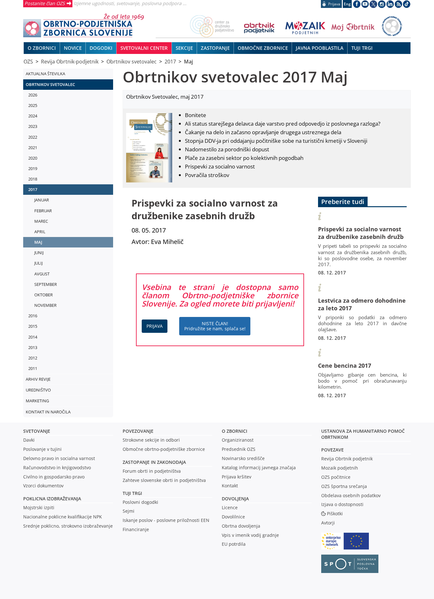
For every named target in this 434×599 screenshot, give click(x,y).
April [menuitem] (39, 231)
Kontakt (230, 486)
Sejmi (128, 511)
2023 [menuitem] (32, 126)
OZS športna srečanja (344, 486)
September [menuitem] (45, 284)
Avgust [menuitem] (42, 274)
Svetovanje (36, 431)
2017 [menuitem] (32, 189)
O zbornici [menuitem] (42, 48)
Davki (29, 440)
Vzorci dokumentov (43, 486)
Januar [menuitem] (41, 200)
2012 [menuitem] (32, 358)
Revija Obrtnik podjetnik (347, 459)
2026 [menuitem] (32, 95)
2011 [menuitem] (32, 368)
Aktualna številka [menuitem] (45, 73)
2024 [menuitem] (32, 116)
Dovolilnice (233, 517)
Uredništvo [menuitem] (38, 390)
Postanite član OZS (44, 3)
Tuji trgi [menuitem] (362, 48)
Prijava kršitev (236, 477)
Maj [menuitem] (38, 242)
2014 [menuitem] (32, 337)
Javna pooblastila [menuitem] (319, 48)
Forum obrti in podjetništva (152, 471)
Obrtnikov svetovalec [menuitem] (50, 84)
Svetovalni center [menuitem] (144, 48)
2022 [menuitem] (32, 137)
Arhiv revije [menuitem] (38, 379)
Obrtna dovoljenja (241, 526)
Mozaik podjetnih (339, 468)
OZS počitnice (335, 477)
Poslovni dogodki (140, 502)
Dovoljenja (235, 499)
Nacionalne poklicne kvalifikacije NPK (62, 517)
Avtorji (328, 523)
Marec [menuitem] (41, 221)
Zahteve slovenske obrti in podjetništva (164, 480)
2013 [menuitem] (32, 347)
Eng (347, 4)
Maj (188, 61)
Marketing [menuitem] (37, 401)
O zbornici (234, 431)
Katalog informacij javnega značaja (259, 467)
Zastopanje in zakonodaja (154, 462)
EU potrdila (234, 544)
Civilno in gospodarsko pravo (54, 477)
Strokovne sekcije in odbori (151, 440)
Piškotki (335, 513)
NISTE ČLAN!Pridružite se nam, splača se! (215, 326)
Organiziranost (238, 440)
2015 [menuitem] (32, 326)
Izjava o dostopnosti (342, 504)
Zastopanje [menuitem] (215, 48)
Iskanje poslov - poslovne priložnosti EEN (166, 520)
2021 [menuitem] (32, 147)
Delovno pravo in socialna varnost (59, 458)
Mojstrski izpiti (38, 507)
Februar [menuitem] (43, 211)
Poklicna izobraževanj (50, 499)
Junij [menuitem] (39, 252)
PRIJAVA (154, 326)
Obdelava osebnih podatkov (351, 495)
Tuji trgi (132, 493)
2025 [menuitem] (32, 105)
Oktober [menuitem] (43, 295)
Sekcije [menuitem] (184, 48)
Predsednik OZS (238, 449)
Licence (230, 507)
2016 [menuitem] (32, 316)
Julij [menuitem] (38, 263)
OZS (28, 61)
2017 (170, 61)
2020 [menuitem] (32, 158)
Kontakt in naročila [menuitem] (48, 412)
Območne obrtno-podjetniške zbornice (164, 449)
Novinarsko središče (243, 458)
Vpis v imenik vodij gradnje (250, 535)
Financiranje (136, 529)
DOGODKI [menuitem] (101, 48)
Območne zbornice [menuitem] (263, 48)
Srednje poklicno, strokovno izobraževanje (68, 526)
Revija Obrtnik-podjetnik (69, 61)
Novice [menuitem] (73, 48)
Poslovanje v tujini (42, 449)
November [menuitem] (45, 305)
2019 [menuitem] (32, 168)
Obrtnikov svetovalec (131, 61)
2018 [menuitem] (32, 179)
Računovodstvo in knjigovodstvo (57, 467)
